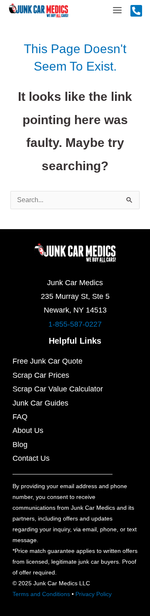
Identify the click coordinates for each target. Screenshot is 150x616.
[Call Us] (136, 10)
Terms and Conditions (41, 594)
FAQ (20, 417)
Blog (20, 444)
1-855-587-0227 (75, 324)
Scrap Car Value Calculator (57, 389)
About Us (27, 430)
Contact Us (31, 458)
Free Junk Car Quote (47, 361)
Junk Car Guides (40, 403)
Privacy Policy (93, 594)
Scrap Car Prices (40, 375)
